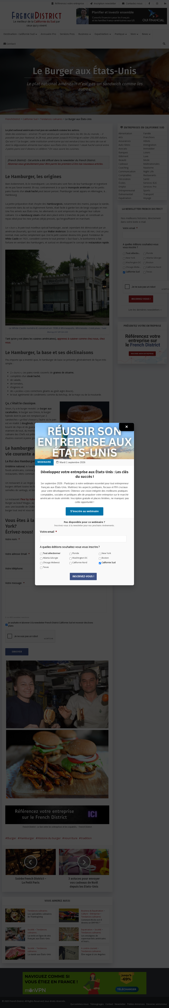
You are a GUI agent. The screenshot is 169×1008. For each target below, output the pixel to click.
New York (106, 553)
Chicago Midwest (51, 562)
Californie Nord (79, 562)
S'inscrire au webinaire (84, 511)
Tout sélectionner (51, 553)
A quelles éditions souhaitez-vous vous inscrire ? (70, 547)
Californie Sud (109, 562)
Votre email (48, 531)
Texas (46, 567)
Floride (75, 553)
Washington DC (79, 557)
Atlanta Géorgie (50, 557)
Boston (105, 557)
